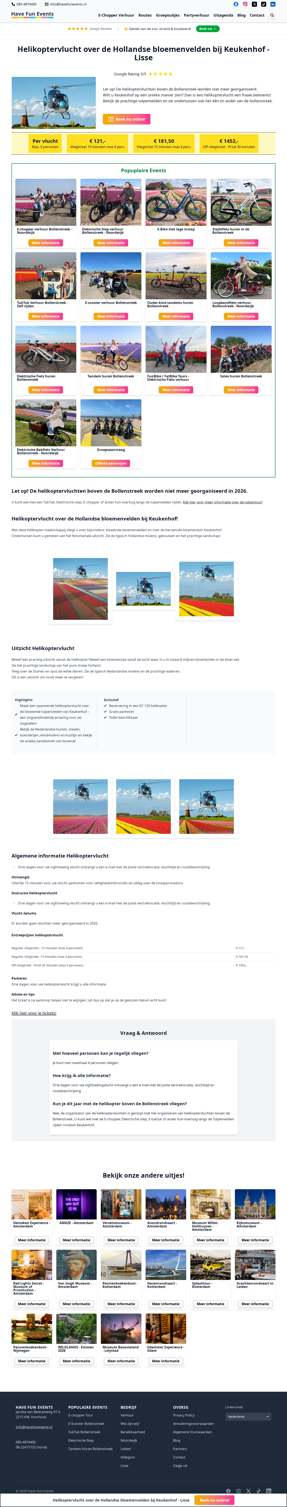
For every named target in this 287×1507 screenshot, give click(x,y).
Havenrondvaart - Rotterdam (162, 1285)
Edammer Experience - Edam (165, 1349)
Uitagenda (223, 15)
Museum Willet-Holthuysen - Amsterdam (205, 1226)
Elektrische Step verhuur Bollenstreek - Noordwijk (103, 231)
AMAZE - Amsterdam (76, 1223)
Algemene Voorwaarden (192, 1432)
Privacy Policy (184, 1415)
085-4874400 (27, 4)
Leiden (126, 1449)
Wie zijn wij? (130, 1423)
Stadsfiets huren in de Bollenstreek (230, 231)
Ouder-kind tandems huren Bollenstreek (170, 304)
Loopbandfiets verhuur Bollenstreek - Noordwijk (233, 304)
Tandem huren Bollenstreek (111, 376)
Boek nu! (205, 29)
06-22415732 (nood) (31, 1447)
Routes (145, 15)
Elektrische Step (81, 1440)
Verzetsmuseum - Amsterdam (117, 1224)
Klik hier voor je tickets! (34, 1013)
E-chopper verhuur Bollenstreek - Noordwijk (44, 231)
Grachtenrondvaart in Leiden (255, 1285)
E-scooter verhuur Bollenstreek (111, 302)
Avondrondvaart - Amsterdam (162, 1224)
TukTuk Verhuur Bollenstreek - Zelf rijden (42, 304)
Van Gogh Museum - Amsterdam (75, 1285)
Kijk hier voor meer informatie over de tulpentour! (223, 502)
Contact (257, 15)
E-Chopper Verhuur (116, 15)
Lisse (124, 1465)
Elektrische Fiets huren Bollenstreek (36, 378)
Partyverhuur (196, 15)
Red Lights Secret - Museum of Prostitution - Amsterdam (28, 1288)
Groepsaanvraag (111, 449)
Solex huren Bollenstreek (241, 376)
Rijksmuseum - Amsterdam (249, 1224)
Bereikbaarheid (133, 1432)
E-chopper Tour (80, 1415)
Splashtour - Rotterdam (202, 1285)
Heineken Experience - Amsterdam (31, 1224)
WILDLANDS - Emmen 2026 (76, 1349)
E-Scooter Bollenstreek (86, 1423)
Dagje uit (180, 1465)
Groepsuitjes (168, 15)
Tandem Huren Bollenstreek (90, 1449)
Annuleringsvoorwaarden (193, 1423)
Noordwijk (129, 1440)
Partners (180, 1449)
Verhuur (127, 1415)
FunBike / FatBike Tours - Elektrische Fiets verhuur (168, 378)
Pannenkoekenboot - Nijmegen (30, 1349)
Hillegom (128, 1457)
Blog (241, 15)
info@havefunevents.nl (68, 4)
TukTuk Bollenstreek (84, 1432)
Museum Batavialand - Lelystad (121, 1349)
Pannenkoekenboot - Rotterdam (120, 1285)
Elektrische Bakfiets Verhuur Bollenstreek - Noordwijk (41, 451)
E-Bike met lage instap (176, 229)
